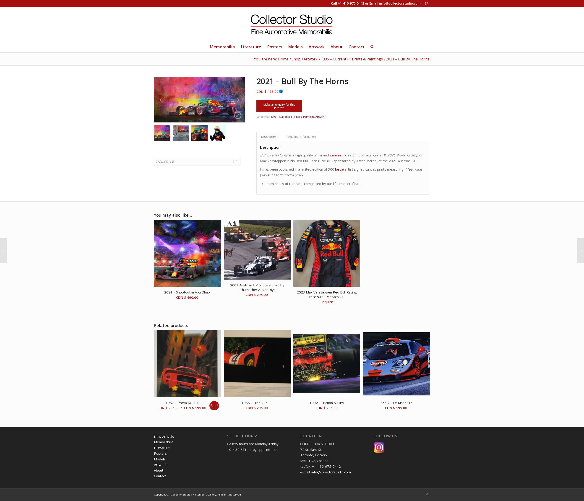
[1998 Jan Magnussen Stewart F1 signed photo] (3, 250)
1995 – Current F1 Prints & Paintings (292, 116)
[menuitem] (222, 46)
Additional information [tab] (301, 137)
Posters (160, 453)
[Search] (371, 46)
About (158, 470)
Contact (160, 476)
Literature (162, 447)
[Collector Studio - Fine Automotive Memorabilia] (292, 24)
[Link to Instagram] (426, 3)
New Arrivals (164, 436)
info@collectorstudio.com (400, 3)
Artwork (320, 116)
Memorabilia (163, 442)
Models (160, 459)
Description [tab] (268, 137)
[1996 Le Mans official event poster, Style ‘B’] (580, 250)
